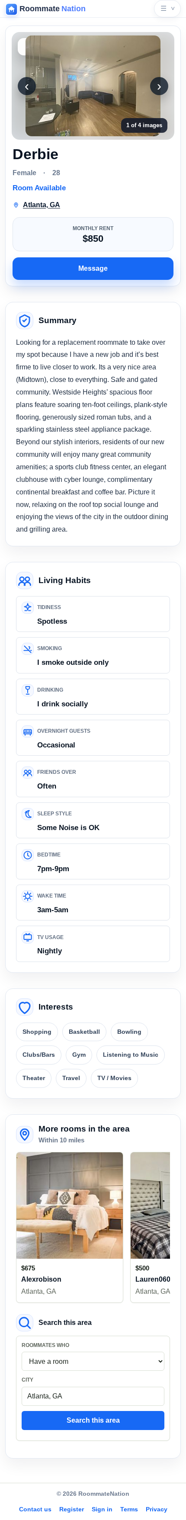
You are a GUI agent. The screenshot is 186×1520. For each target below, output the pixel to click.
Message (93, 268)
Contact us (35, 1509)
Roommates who (45, 1345)
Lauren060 (152, 1279)
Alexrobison (41, 1279)
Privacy (156, 1509)
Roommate (52, 8)
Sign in (102, 1509)
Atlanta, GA (38, 1291)
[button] (93, 86)
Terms (129, 1509)
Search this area (93, 1420)
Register (71, 1509)
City (27, 1380)
